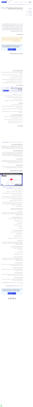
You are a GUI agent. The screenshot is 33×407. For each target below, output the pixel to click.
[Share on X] (13, 298)
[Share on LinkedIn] (8, 298)
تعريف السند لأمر (30, 10)
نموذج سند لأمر (30, 13)
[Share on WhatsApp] (10, 298)
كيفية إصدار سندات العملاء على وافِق (29, 15)
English (2, 0)
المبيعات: (11, 0)
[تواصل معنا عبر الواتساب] (1, 406)
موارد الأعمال (28, 4)
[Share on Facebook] (15, 298)
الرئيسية (31, 4)
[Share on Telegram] (11, 298)
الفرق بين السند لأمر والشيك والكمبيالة (29, 12)
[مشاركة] (16, 34)
